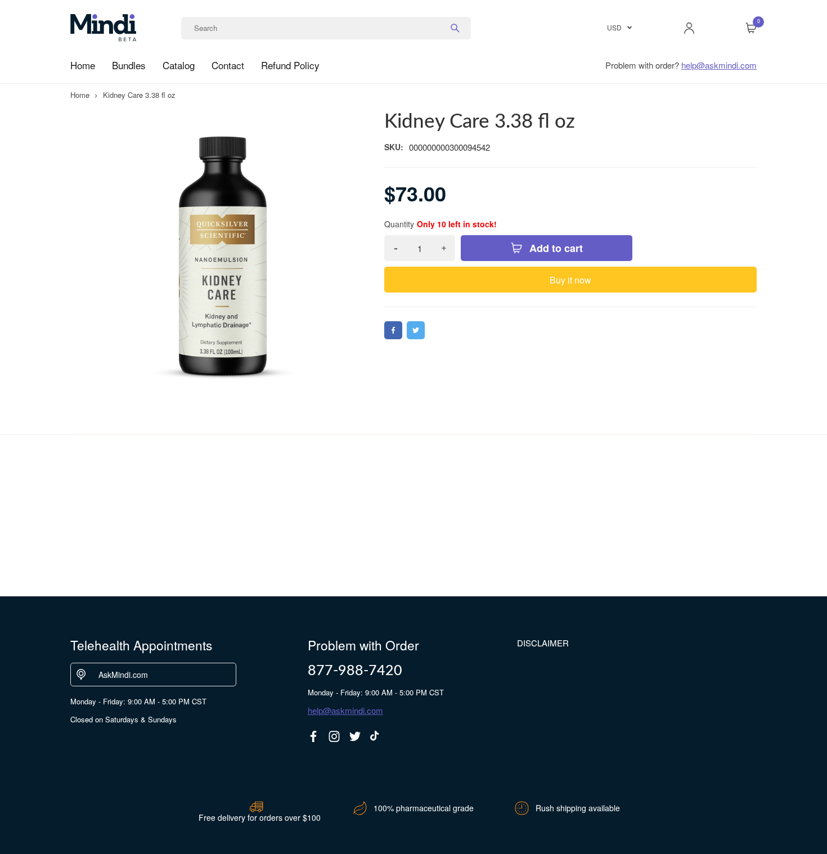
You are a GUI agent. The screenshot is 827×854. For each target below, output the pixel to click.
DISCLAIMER (543, 643)
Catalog (179, 65)
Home (82, 65)
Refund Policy (290, 65)
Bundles (129, 65)
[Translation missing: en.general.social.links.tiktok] (375, 736)
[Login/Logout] (689, 28)
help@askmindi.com (719, 65)
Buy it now (570, 279)
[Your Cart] (751, 28)
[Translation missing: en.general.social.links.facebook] (313, 736)
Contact (228, 65)
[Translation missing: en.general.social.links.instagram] (334, 736)
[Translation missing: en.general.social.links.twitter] (355, 736)
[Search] (455, 28)
